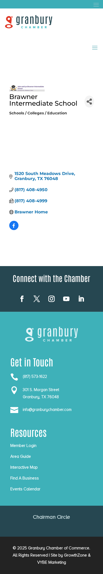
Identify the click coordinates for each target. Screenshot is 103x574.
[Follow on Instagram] (51, 299)
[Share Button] (89, 101)
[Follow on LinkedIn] (81, 299)
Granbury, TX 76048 (41, 396)
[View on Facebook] (13, 228)
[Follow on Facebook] (22, 299)
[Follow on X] (36, 299)
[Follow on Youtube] (66, 299)
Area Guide (20, 456)
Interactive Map (24, 467)
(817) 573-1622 (35, 376)
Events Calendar (25, 489)
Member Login (23, 445)
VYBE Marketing (51, 562)
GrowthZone (75, 555)
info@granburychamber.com (47, 409)
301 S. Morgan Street (41, 389)
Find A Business (24, 478)
